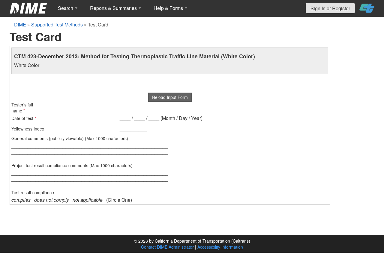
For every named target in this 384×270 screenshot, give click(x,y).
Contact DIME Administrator (167, 247)
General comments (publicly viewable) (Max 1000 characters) (69, 138)
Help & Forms (169, 8)
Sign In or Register (330, 8)
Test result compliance (32, 192)
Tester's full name (22, 108)
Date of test (23, 118)
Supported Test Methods (57, 24)
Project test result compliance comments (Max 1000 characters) (72, 165)
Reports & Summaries (114, 8)
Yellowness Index (27, 129)
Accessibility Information (220, 247)
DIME (20, 24)
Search (66, 8)
